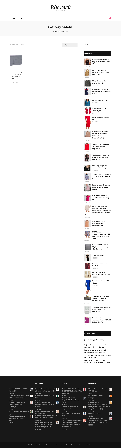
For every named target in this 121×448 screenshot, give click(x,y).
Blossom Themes (70, 445)
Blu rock (60, 7)
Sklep (14, 18)
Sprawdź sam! (16, 62)
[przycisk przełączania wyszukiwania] (106, 18)
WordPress (89, 445)
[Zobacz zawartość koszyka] (109, 18)
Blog (22, 18)
